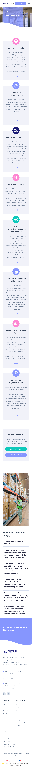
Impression (6, 736)
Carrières (5, 708)
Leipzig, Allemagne (21, 720)
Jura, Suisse (19, 711)
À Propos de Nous (8, 705)
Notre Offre (6, 711)
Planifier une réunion (16, 455)
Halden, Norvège (21, 708)
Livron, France (20, 717)
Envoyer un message (16, 449)
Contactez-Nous (20, 3)
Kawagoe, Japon (21, 714)
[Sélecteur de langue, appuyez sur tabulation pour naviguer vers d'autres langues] (12, 3)
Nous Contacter (7, 714)
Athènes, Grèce (20, 705)
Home (9, 11)
